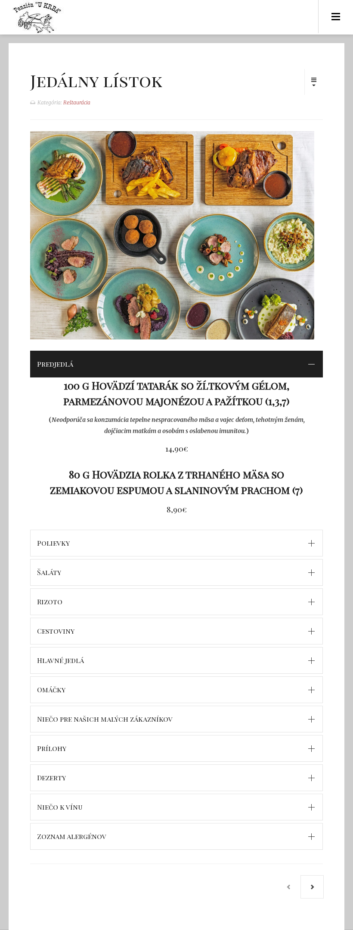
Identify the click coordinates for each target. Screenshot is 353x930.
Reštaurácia (76, 102)
